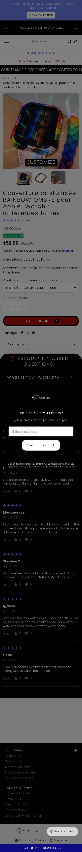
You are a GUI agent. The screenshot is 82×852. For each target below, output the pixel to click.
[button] (41, 848)
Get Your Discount (41, 445)
